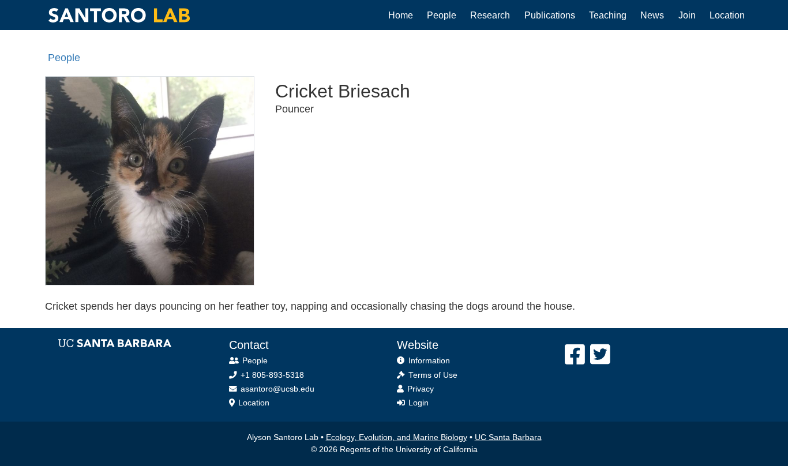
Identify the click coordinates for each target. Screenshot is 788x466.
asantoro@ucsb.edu (277, 389)
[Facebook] (575, 354)
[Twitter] (600, 354)
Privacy (420, 389)
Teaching (607, 15)
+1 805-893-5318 (272, 375)
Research (490, 15)
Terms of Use (432, 375)
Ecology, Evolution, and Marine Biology (396, 437)
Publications (549, 15)
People (441, 15)
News (652, 15)
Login (418, 403)
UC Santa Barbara (508, 437)
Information (429, 360)
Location (727, 15)
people (64, 57)
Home (400, 15)
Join (687, 15)
